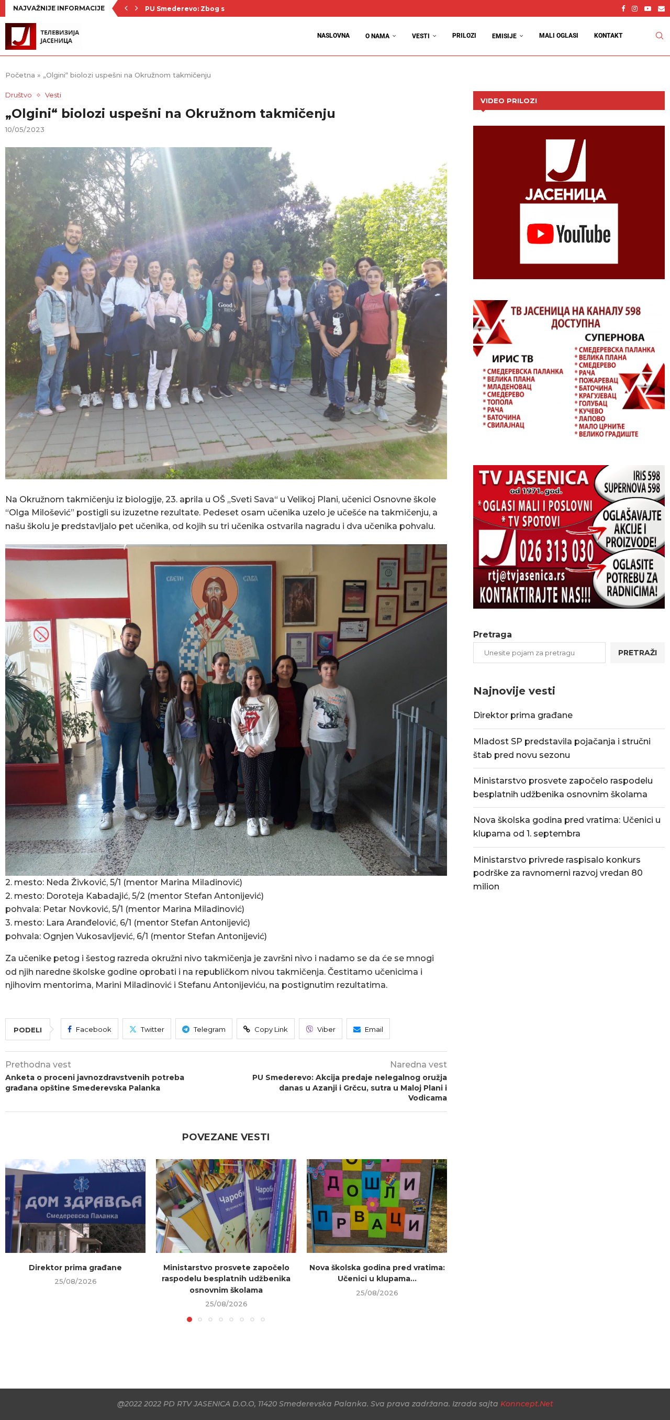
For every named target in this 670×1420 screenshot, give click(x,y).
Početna (20, 75)
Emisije (504, 36)
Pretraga (492, 635)
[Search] (659, 36)
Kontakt (608, 35)
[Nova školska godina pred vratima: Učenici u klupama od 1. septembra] (377, 1206)
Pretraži (637, 652)
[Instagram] (635, 8)
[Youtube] (647, 8)
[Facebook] (623, 8)
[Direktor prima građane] (75, 1206)
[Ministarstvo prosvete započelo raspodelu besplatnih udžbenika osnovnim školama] (226, 1206)
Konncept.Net (526, 1403)
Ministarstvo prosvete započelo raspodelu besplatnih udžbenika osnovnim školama (226, 1279)
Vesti (421, 36)
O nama (377, 36)
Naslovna (333, 35)
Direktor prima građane (75, 1267)
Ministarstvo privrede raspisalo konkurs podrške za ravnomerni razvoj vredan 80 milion (558, 873)
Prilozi (464, 35)
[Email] (661, 8)
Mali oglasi (558, 35)
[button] (126, 8)
